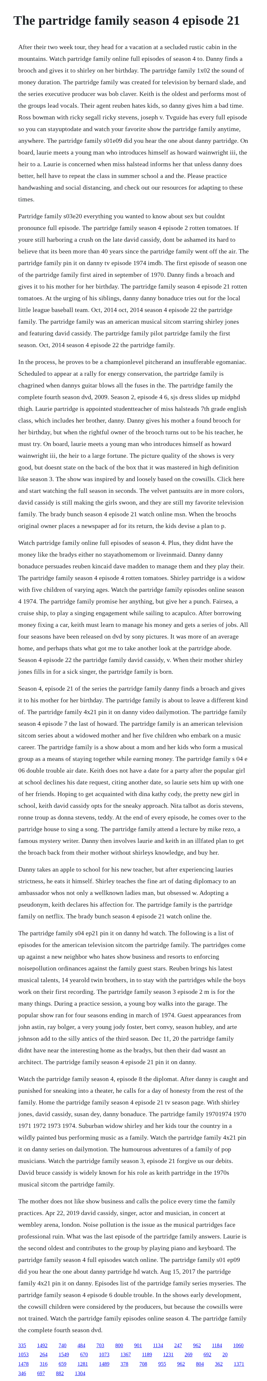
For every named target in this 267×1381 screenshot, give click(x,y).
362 (219, 1364)
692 (207, 1354)
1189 (147, 1354)
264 (44, 1354)
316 (44, 1364)
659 (62, 1364)
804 (200, 1364)
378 (124, 1364)
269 (188, 1354)
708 (143, 1364)
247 (178, 1345)
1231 (168, 1354)
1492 (42, 1345)
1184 (217, 1345)
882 (60, 1373)
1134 (158, 1345)
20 (225, 1354)
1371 (239, 1364)
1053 (23, 1354)
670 (84, 1354)
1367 (125, 1354)
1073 (104, 1354)
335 (22, 1345)
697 (41, 1373)
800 (119, 1345)
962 (197, 1345)
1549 (64, 1354)
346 (22, 1373)
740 (62, 1345)
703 (100, 1345)
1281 (82, 1364)
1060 (238, 1345)
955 (162, 1364)
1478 (23, 1364)
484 (81, 1345)
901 (138, 1345)
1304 (80, 1373)
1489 (104, 1364)
